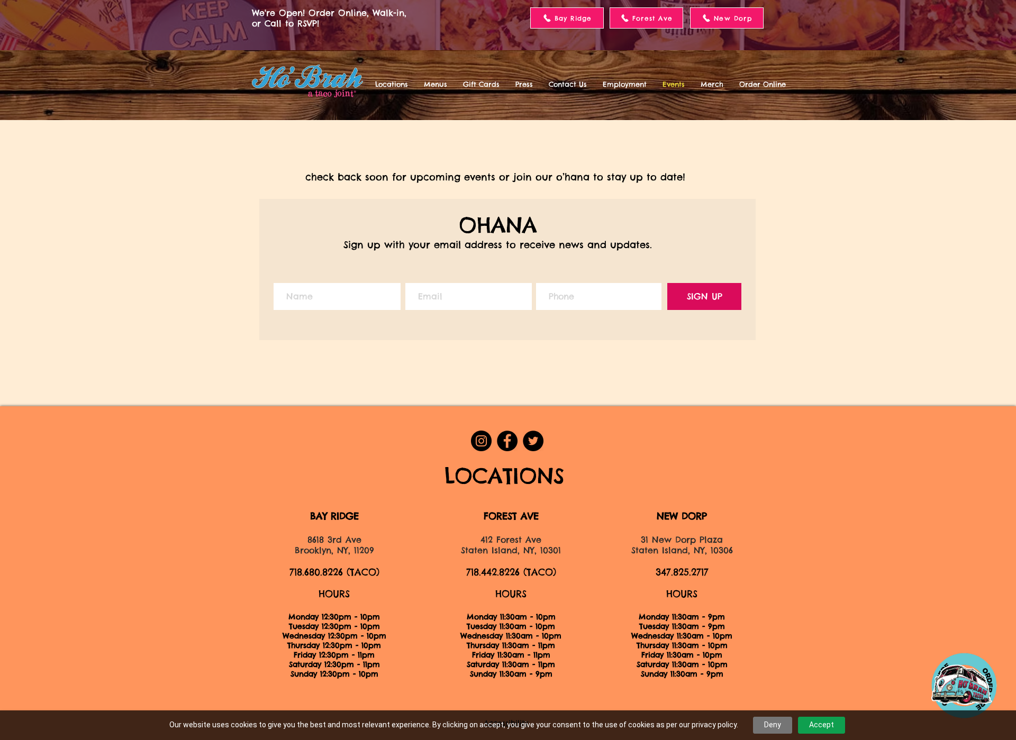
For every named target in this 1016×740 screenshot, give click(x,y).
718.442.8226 (493, 572)
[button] (391, 84)
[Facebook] (507, 441)
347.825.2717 (682, 572)
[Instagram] (481, 441)
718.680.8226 (316, 572)
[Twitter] (533, 441)
